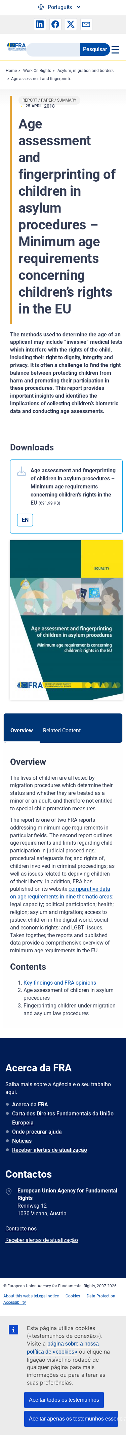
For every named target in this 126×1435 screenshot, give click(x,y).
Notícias (22, 1141)
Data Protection (101, 1296)
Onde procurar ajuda (37, 1132)
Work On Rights (37, 70)
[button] (40, 24)
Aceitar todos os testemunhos (64, 1400)
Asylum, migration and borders (85, 70)
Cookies (73, 1296)
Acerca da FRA (30, 1104)
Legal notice (48, 1296)
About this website (20, 1296)
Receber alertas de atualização (49, 1150)
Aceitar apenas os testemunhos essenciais (73, 1419)
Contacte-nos (21, 1228)
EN (25, 520)
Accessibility (14, 1302)
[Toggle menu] (114, 49)
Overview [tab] (21, 730)
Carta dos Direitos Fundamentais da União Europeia (63, 1118)
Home (11, 70)
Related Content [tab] (62, 730)
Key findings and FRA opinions (60, 983)
